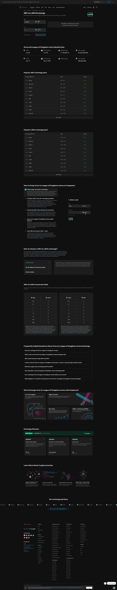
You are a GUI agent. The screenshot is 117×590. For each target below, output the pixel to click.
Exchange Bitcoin (55, 526)
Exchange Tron (54, 541)
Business (39, 534)
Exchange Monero (55, 543)
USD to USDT (68, 577)
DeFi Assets (82, 524)
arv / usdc (63, 113)
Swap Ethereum (83, 526)
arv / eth (62, 84)
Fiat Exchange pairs (69, 558)
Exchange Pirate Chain (56, 557)
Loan (81, 554)
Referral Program (41, 542)
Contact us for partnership (58, 508)
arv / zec (62, 91)
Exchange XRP (54, 539)
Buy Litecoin (68, 543)
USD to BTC (68, 575)
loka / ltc (62, 152)
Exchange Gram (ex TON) (56, 547)
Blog (38, 526)
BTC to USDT (54, 579)
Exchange (82, 546)
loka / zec (63, 148)
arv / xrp (62, 98)
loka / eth (63, 141)
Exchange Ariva (35, 10)
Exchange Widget (41, 536)
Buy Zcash (68, 551)
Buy (81, 548)
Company (39, 524)
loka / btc (63, 137)
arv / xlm (62, 106)
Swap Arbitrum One (83, 539)
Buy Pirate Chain (69, 555)
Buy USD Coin (68, 549)
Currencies (29, 10)
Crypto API (40, 538)
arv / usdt (63, 102)
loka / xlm (63, 163)
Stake (81, 552)
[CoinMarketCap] (29, 538)
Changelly (39, 549)
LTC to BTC (54, 577)
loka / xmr (63, 144)
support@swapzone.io (28, 545)
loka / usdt (63, 159)
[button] (96, 7)
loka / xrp (63, 155)
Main (25, 10)
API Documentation (41, 540)
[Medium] (26, 538)
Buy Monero (68, 541)
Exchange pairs (55, 560)
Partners (39, 545)
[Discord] (31, 535)
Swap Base (82, 541)
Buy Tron (67, 539)
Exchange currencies (56, 524)
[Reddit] (29, 535)
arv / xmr (62, 87)
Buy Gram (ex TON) (69, 545)
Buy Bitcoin (68, 526)
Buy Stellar (68, 553)
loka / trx (63, 166)
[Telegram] (26, 535)
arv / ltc (62, 95)
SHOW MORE (58, 117)
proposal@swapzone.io (28, 548)
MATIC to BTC (54, 575)
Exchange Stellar (55, 555)
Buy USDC (68, 547)
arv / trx (62, 109)
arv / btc (62, 80)
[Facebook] (33, 535)
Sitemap (81, 544)
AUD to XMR (68, 573)
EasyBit (39, 562)
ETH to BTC (54, 573)
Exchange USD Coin (55, 551)
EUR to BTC (68, 560)
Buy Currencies (69, 524)
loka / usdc (63, 170)
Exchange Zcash (55, 553)
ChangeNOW (40, 547)
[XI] (24, 535)
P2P (81, 550)
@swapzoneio (26, 551)
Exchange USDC (55, 549)
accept (89, 587)
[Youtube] (24, 538)
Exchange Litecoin (55, 545)
